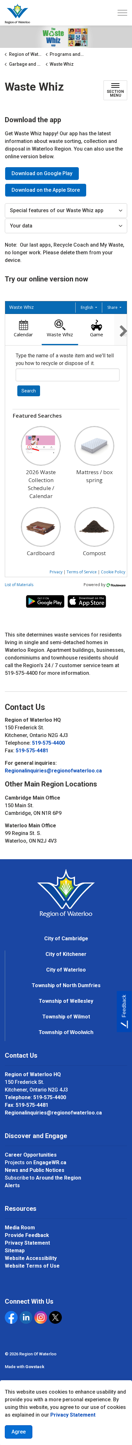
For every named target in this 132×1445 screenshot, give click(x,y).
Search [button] (28, 390)
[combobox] (68, 375)
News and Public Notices (34, 1170)
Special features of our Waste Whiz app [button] (56, 210)
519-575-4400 (48, 743)
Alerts (12, 1185)
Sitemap (15, 1251)
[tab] (23, 330)
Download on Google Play (42, 173)
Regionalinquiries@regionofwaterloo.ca (53, 771)
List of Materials (19, 584)
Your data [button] (21, 226)
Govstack (34, 1366)
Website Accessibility (31, 1258)
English (87, 307)
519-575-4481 (32, 751)
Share (113, 307)
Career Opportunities (31, 1155)
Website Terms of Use (32, 1266)
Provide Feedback (27, 1235)
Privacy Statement (72, 1415)
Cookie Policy (113, 572)
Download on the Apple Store (46, 190)
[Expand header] (122, 13)
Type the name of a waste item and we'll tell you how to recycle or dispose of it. (65, 359)
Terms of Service (82, 572)
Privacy (56, 572)
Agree (19, 1432)
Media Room (20, 1228)
